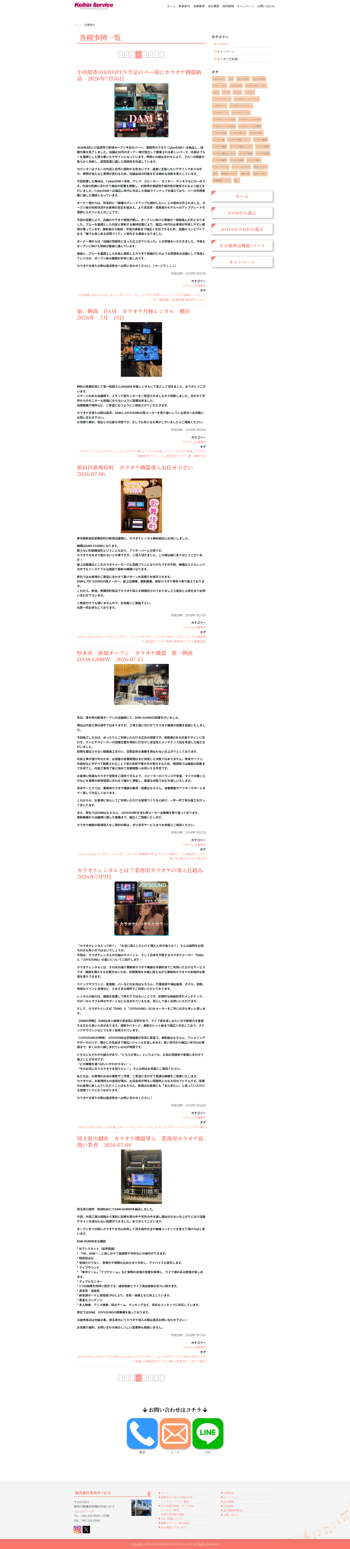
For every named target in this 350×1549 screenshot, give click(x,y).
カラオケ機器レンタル (186, 295)
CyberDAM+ (219, 78)
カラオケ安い (144, 636)
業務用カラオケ (195, 299)
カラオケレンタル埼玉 (175, 1356)
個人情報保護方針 (233, 1510)
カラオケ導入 (134, 451)
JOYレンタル (144, 1127)
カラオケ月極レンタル (156, 295)
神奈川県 (245, 173)
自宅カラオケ (260, 173)
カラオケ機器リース (171, 854)
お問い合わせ (266, 6)
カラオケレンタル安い (250, 119)
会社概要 (213, 6)
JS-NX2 (226, 92)
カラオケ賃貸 (236, 160)
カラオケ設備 (245, 153)
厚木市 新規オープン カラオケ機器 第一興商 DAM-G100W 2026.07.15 (137, 656)
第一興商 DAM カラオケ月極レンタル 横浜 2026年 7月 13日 (136, 314)
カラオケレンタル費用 (250, 126)
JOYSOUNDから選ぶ (242, 229)
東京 (215, 173)
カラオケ (249, 92)
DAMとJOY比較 (106, 1127)
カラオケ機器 (219, 146)
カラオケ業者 (184, 451)
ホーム (171, 6)
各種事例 (199, 6)
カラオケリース (89, 451)
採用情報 (228, 6)
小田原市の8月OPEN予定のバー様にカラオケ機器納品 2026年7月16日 (139, 75)
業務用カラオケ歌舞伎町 (190, 641)
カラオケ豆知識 (227, 59)
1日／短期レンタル (172, 1518)
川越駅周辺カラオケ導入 (159, 1361)
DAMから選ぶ (242, 213)
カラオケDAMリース (146, 1356)
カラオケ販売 (219, 160)
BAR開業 (84, 295)
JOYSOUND (236, 85)
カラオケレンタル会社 (224, 119)
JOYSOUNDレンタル (256, 85)
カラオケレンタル (112, 451)
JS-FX (158, 1127)
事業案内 (184, 6)
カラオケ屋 (218, 139)
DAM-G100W (99, 295)
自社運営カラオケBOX (173, 1527)
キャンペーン (245, 6)
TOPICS (188, 285)
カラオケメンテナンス (241, 105)
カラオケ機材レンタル (224, 153)
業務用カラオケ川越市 (191, 1361)
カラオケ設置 (262, 153)
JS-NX (216, 92)
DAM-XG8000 (85, 1356)
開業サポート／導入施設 (175, 1523)
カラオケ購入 (253, 160)
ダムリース (157, 456)
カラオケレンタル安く (111, 854)
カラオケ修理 (219, 132)
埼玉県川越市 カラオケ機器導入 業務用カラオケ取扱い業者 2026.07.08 (140, 1141)
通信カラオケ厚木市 (193, 858)
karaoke (126, 1356)
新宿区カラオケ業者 (159, 641)
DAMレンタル (104, 636)
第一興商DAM (197, 456)
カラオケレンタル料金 (224, 126)
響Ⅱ (237, 180)
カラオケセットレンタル (247, 99)
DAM (231, 78)
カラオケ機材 (262, 146)
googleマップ (84, 1511)
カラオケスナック (222, 99)
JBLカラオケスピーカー (124, 295)
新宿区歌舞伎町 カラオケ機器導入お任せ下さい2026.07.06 (135, 470)
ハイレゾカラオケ (241, 166)
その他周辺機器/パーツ (242, 245)
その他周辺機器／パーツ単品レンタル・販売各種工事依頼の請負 (177, 1510)
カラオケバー (219, 105)
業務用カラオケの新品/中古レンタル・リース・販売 (177, 1499)
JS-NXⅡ (237, 92)
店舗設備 (178, 299)
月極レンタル (260, 166)
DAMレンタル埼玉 (107, 1356)
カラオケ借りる (238, 132)
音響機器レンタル (222, 180)
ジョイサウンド (220, 166)
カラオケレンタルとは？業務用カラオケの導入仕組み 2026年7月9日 (142, 873)
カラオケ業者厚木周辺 (141, 854)
